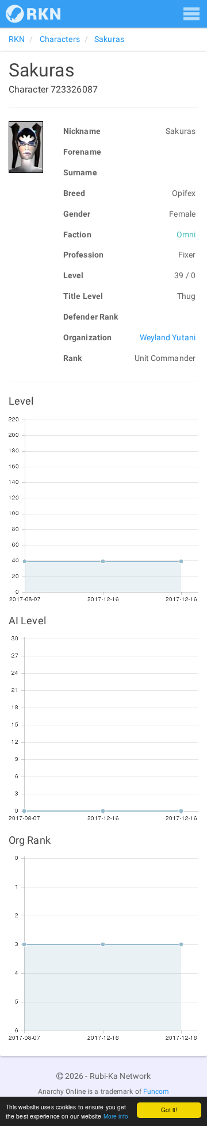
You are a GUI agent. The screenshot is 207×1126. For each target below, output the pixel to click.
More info (116, 1116)
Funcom (156, 1091)
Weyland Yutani (167, 337)
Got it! (169, 1109)
